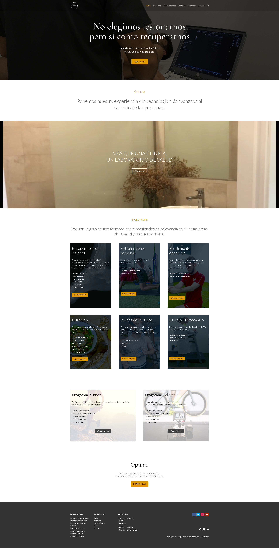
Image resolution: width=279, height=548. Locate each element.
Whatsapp (122, 523)
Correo (120, 521)
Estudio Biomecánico (77, 531)
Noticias (182, 6)
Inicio (148, 6)
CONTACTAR (139, 62)
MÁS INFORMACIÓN (80, 295)
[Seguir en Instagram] (202, 514)
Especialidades (170, 6)
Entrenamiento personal (78, 521)
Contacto (192, 6)
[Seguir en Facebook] (194, 514)
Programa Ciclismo (77, 536)
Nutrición (73, 526)
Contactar (139, 171)
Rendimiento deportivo (78, 523)
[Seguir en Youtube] (207, 514)
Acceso (201, 6)
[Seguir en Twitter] (198, 514)
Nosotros (157, 6)
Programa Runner (76, 534)
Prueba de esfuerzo (77, 528)
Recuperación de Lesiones (79, 518)
